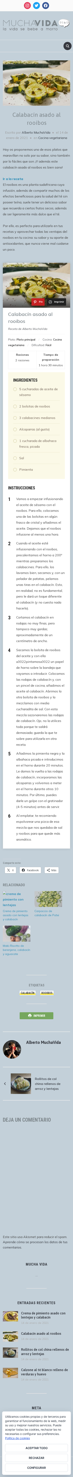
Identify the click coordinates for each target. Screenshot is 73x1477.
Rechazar (36, 1458)
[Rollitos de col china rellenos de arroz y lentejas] (21, 1083)
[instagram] (27, 5)
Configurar (36, 1467)
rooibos (47, 993)
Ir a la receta (13, 179)
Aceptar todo (37, 1448)
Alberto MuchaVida (36, 132)
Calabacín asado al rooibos (41, 1333)
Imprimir (39, 1015)
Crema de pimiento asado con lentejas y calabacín (15, 915)
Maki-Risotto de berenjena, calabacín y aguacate (16, 950)
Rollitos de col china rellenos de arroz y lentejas (47, 1084)
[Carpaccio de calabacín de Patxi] (48, 899)
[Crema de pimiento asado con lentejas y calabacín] (16, 899)
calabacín (27, 993)
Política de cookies (17, 1438)
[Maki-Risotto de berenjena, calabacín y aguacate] (16, 933)
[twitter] (36, 5)
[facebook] (45, 5)
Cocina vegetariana (52, 138)
